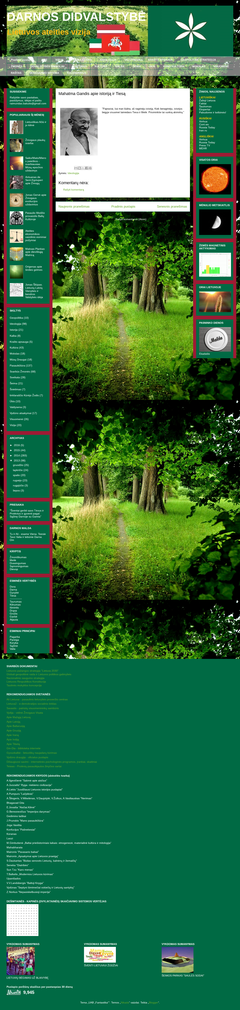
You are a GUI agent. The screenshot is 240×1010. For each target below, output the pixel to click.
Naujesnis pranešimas (74, 206)
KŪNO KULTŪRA (173, 66)
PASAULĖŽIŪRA (82, 59)
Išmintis (14, 607)
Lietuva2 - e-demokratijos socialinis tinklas (31, 703)
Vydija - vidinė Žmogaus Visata (25, 712)
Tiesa (13, 595)
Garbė (13, 616)
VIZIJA (59, 59)
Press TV (204, 145)
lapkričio (18, 470)
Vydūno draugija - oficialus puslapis (27, 757)
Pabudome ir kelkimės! (212, 112)
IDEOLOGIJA (108, 59)
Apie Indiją (13, 739)
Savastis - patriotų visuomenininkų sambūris (33, 708)
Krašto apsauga (19, 341)
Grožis (13, 613)
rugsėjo (17, 480)
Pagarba (15, 636)
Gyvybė (14, 592)
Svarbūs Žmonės (20, 371)
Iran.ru (203, 130)
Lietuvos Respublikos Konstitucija (26, 681)
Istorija (14, 329)
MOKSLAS (198, 66)
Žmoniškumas (18, 557)
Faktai (202, 103)
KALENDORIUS (76, 72)
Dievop (14, 569)
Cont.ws (204, 124)
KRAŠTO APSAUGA (160, 59)
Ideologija (73, 173)
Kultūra (14, 347)
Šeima (13, 383)
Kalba (13, 335)
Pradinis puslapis (22, 59)
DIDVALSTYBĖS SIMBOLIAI (47, 66)
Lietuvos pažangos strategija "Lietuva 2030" (32, 670)
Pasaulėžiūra (17, 365)
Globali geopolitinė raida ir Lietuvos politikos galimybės (39, 674)
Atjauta (14, 619)
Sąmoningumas (19, 566)
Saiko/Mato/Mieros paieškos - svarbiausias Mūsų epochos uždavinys (35, 164)
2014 (17, 455)
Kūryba (14, 642)
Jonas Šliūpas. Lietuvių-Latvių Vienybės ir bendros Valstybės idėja (34, 291)
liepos (17, 490)
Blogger (153, 1002)
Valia (12, 648)
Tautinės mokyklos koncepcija (24, 685)
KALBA (119, 66)
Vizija (13, 425)
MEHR (203, 148)
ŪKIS (152, 66)
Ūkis (12, 401)
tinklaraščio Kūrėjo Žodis (24, 395)
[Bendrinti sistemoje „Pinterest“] (90, 168)
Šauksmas (205, 106)
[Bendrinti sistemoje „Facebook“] (86, 168)
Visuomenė (16, 419)
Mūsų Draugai (18, 359)
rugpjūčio (19, 485)
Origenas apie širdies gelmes (33, 268)
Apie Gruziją (14, 730)
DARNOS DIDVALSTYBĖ (76, 16)
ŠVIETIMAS (80, 66)
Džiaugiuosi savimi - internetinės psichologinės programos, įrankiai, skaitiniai (52, 761)
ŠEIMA (137, 66)
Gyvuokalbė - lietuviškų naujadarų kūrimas (32, 752)
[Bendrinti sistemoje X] (83, 168)
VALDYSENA (132, 59)
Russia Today (207, 127)
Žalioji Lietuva (207, 100)
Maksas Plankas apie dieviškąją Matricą (35, 252)
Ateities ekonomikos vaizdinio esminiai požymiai (35, 235)
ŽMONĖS (16, 66)
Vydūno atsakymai (20, 413)
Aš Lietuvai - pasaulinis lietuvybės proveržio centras (37, 699)
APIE (44, 59)
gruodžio (18, 465)
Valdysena (16, 407)
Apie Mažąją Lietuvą (19, 717)
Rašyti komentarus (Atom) (131, 219)
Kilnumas (15, 604)
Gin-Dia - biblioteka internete (23, 748)
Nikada (125, 1002)
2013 (17, 460)
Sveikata (15, 377)
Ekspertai (204, 109)
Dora (13, 586)
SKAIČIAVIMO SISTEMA (44, 72)
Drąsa (13, 610)
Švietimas (15, 389)
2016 (17, 445)
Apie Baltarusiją (16, 725)
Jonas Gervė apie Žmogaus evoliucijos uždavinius (35, 199)
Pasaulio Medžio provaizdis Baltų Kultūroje (35, 216)
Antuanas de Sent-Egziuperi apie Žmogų (34, 180)
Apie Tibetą (13, 743)
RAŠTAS (16, 72)
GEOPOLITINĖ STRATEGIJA (198, 59)
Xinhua (203, 121)
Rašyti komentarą (73, 189)
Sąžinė (14, 645)
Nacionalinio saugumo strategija (25, 678)
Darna (13, 589)
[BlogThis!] (79, 168)
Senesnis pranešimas (172, 206)
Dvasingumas (18, 563)
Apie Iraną (13, 734)
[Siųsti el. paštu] (76, 168)
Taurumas (16, 601)
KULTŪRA (101, 66)
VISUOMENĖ (221, 66)
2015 (17, 450)
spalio (17, 475)
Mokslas (15, 353)
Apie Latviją (13, 721)
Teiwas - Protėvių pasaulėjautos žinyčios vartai (34, 766)
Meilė (13, 560)
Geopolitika (16, 317)
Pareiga (14, 639)
